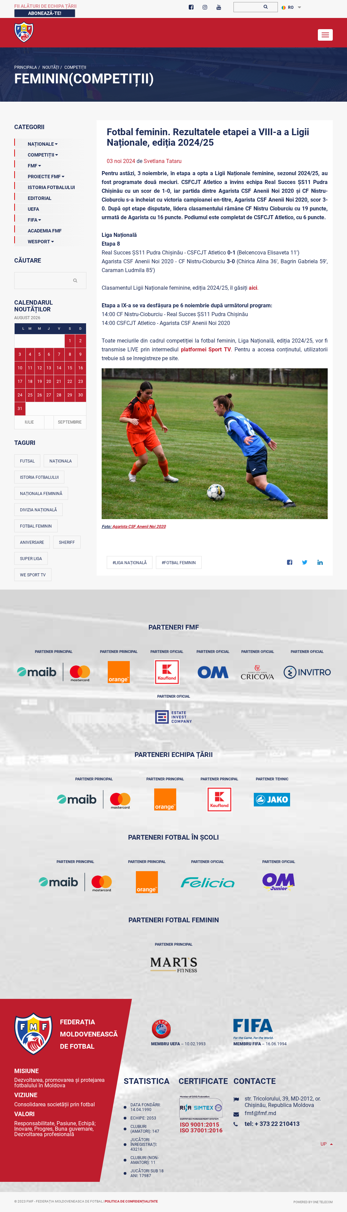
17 (20, 381)
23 (80, 381)
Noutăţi (50, 67)
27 (48, 395)
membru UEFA (165, 1044)
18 (30, 381)
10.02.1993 (195, 1044)
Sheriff (67, 542)
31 (20, 408)
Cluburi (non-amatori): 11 (144, 1160)
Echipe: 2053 (144, 1118)
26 (39, 395)
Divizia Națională (38, 510)
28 (59, 395)
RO (290, 7)
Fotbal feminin (36, 526)
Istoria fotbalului (39, 477)
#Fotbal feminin (179, 562)
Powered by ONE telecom (313, 1202)
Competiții (74, 67)
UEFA (33, 209)
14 (59, 368)
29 (69, 395)
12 (39, 368)
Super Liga (31, 558)
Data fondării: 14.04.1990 (145, 1107)
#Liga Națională (130, 562)
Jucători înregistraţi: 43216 (143, 1144)
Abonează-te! (44, 13)
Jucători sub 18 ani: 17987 (147, 1173)
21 (59, 381)
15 (69, 368)
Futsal (27, 461)
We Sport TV (33, 575)
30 (80, 395)
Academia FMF (45, 230)
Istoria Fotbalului (51, 187)
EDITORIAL (40, 198)
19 (39, 381)
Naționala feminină (41, 493)
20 (48, 381)
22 (69, 381)
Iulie (29, 422)
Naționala (60, 461)
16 (80, 368)
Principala (25, 67)
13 (48, 368)
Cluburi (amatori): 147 (145, 1129)
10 (20, 368)
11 (30, 368)
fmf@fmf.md (260, 1113)
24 (20, 395)
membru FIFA (247, 1044)
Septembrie (70, 422)
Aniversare (32, 542)
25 (30, 395)
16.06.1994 (276, 1044)
